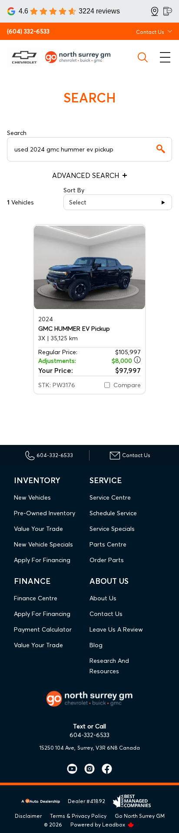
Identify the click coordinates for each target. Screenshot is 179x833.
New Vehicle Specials (43, 544)
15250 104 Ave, (58, 747)
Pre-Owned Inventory (44, 513)
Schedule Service (113, 513)
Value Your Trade (38, 529)
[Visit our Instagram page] (86, 769)
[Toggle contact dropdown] (170, 31)
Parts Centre (108, 544)
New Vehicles (32, 497)
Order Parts (107, 560)
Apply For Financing (42, 560)
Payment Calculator (43, 629)
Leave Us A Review (116, 629)
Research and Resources (109, 666)
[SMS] (167, 11)
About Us (103, 598)
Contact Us (106, 614)
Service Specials (112, 529)
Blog (96, 645)
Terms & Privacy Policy (78, 816)
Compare (127, 385)
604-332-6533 (89, 735)
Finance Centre (35, 598)
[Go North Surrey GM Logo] (81, 57)
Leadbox (114, 824)
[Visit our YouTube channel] (72, 769)
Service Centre (110, 497)
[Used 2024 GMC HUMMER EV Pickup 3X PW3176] (89, 267)
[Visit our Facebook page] (103, 769)
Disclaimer (28, 816)
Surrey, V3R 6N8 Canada (108, 747)
